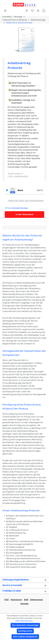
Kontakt (24, 604)
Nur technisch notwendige (25, 625)
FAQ (6, 600)
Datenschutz (36, 600)
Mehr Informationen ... (24, 621)
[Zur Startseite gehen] (24, 4)
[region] (24, 40)
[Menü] (5, 10)
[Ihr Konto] (38, 10)
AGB (26, 600)
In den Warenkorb (24, 214)
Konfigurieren (25, 631)
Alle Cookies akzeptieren (25, 636)
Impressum (16, 600)
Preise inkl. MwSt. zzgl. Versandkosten (26, 200)
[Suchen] (26, 10)
